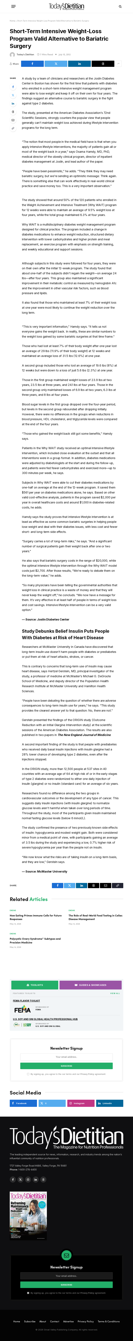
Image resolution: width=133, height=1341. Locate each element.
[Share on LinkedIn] (79, 64)
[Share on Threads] (103, 64)
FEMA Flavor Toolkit (26, 1000)
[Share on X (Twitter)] (56, 64)
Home (12, 20)
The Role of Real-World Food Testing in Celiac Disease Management (95, 917)
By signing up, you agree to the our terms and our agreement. (68, 1074)
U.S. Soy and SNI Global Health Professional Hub (45, 1019)
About (42, 1321)
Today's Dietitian (25, 54)
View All (115, 993)
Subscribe (29, 1321)
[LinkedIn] (13, 103)
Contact (54, 1321)
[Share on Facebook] (32, 64)
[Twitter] (13, 95)
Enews (13, 910)
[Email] (13, 120)
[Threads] (13, 111)
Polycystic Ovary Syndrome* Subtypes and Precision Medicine (35, 940)
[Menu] (13, 6)
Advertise (68, 1321)
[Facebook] (13, 87)
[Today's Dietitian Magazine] (66, 6)
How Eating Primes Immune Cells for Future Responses (36, 917)
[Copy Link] (13, 128)
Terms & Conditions (109, 1321)
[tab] (34, 985)
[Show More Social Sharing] (118, 64)
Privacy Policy (87, 1074)
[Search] (120, 6)
